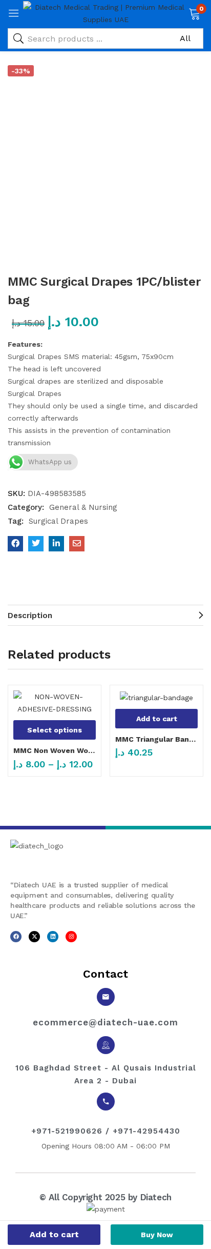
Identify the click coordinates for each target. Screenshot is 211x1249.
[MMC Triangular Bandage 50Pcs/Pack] (156, 697)
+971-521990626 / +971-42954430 (105, 1131)
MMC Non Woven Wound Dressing (54, 750)
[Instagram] (71, 936)
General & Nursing (83, 507)
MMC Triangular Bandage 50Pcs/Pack (156, 739)
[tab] (105, 615)
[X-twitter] (34, 936)
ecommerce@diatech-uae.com (105, 1022)
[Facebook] (16, 936)
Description (30, 615)
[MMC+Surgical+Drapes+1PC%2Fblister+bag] (36, 543)
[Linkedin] (52, 936)
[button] (194, 12)
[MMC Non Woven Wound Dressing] (54, 702)
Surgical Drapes (58, 521)
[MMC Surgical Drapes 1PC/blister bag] (15, 543)
